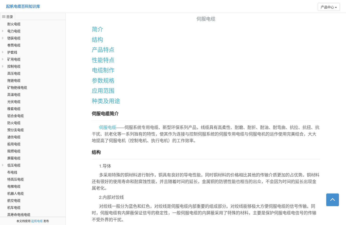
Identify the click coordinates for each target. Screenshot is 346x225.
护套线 (12, 52)
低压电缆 (13, 165)
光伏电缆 (13, 101)
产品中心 (328, 6)
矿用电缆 (13, 59)
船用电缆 (13, 143)
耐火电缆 (13, 23)
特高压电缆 (15, 179)
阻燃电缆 (13, 151)
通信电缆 (13, 136)
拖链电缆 (13, 80)
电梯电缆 (13, 186)
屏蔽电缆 (13, 158)
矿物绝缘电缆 (17, 87)
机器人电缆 (15, 193)
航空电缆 (13, 200)
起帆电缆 (37, 221)
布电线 (12, 172)
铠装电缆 (13, 38)
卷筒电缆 (13, 45)
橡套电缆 (13, 108)
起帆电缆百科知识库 (23, 6)
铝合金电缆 (15, 115)
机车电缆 (13, 207)
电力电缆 (13, 30)
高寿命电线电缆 (18, 214)
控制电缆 (13, 66)
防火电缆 (13, 122)
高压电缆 (13, 73)
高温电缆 (13, 94)
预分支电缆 (15, 129)
